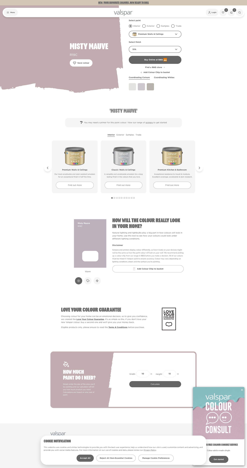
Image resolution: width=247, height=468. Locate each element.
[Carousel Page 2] (114, 198)
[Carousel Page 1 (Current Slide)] (112, 198)
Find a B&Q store (153, 67)
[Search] (239, 12)
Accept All (85, 458)
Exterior (120, 135)
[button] (11, 12)
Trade (138, 135)
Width (132, 374)
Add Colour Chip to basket (156, 72)
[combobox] (155, 34)
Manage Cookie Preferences (156, 458)
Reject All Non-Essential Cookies (116, 458)
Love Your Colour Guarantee (90, 319)
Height (159, 374)
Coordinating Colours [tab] (139, 77)
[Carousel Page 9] (131, 198)
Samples (130, 135)
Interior (111, 135)
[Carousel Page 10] (134, 198)
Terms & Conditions (117, 327)
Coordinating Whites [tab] (164, 77)
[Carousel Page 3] (117, 198)
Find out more (75, 185)
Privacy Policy (150, 450)
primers (149, 122)
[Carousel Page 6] (124, 198)
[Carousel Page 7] (126, 198)
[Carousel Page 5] (121, 198)
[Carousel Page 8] (129, 198)
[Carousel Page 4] (119, 198)
